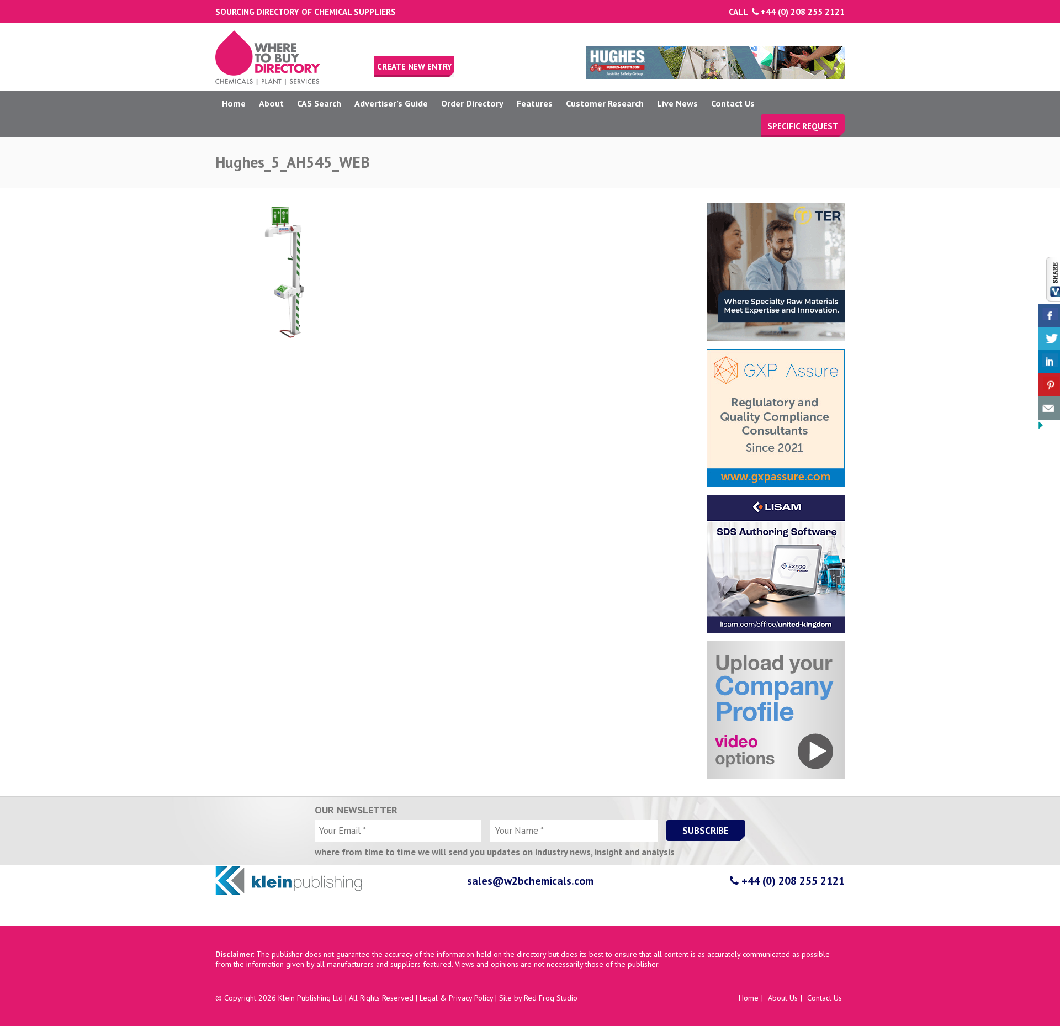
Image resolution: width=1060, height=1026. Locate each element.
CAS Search (319, 103)
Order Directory (472, 103)
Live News (677, 103)
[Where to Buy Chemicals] (267, 82)
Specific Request (802, 126)
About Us (783, 998)
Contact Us (733, 103)
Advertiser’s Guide (391, 103)
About (271, 103)
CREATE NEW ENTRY (414, 66)
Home (234, 103)
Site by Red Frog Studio (538, 998)
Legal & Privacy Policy (456, 998)
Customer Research (605, 103)
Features (535, 103)
